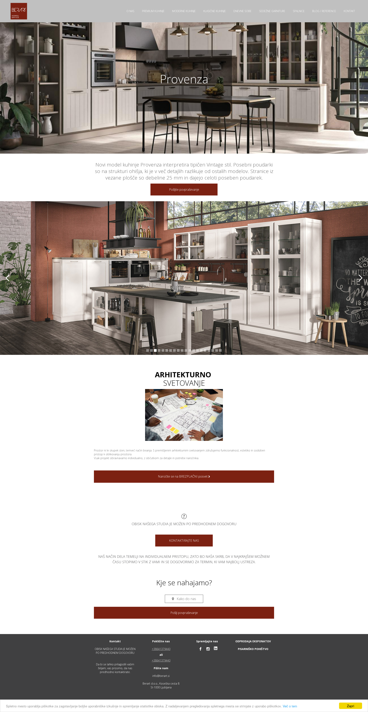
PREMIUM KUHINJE (153, 11)
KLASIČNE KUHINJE (214, 11)
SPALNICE (299, 11)
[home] (18, 11)
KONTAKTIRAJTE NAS (184, 540)
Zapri (350, 705)
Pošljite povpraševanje (184, 189)
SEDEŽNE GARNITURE (272, 11)
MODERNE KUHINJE (184, 11)
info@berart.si (161, 676)
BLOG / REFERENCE (324, 11)
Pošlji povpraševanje (184, 613)
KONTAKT (349, 11)
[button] (7, 278)
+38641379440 (161, 649)
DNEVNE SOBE (242, 11)
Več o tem (290, 706)
